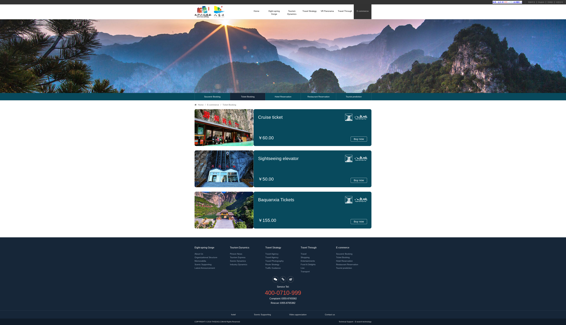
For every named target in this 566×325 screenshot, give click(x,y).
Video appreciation (298, 314)
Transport (305, 271)
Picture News (236, 254)
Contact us (330, 314)
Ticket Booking (248, 96)
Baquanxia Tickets (276, 199)
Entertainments (308, 261)
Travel (303, 254)
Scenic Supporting (203, 264)
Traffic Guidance (273, 268)
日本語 (550, 2)
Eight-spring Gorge (274, 12)
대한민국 (559, 2)
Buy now (359, 139)
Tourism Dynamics (291, 12)
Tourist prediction (354, 96)
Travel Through (345, 11)
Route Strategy (272, 264)
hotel (233, 314)
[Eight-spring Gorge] (210, 12)
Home (256, 11)
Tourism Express (237, 257)
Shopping (305, 257)
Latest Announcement (205, 268)
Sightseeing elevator (278, 158)
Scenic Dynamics (238, 261)
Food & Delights (308, 264)
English (541, 2)
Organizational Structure (206, 257)
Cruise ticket (270, 117)
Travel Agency (271, 254)
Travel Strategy (309, 11)
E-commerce (363, 11)
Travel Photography (274, 261)
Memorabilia (200, 261)
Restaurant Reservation (318, 96)
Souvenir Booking (212, 96)
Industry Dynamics (238, 264)
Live (303, 268)
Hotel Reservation (283, 96)
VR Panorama (327, 11)
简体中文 (531, 2)
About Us (199, 254)
